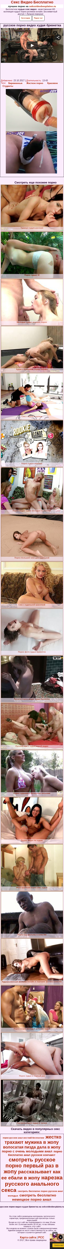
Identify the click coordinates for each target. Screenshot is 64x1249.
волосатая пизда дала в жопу (31, 1147)
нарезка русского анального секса (32, 1184)
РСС (41, 1237)
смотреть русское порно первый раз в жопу (31, 1165)
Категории (25, 18)
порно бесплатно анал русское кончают (35, 1153)
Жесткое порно (34, 83)
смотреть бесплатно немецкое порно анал (34, 1197)
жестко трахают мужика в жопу (33, 1139)
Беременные (15, 83)
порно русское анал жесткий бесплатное (23, 1138)
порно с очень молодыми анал (27, 1151)
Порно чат (38, 18)
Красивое (52, 83)
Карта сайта (28, 1237)
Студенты (8, 86)
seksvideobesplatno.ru (42, 6)
